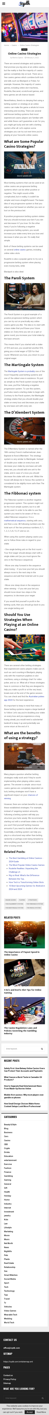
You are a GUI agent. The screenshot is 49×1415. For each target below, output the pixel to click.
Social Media (10, 1279)
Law (5, 1224)
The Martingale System (14, 908)
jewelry (7, 1216)
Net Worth (8, 1243)
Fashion (7, 1168)
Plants (7, 1259)
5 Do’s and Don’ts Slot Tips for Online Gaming (22, 991)
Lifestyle (8, 1227)
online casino (20, 250)
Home (7, 1200)
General (7, 1184)
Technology (9, 1291)
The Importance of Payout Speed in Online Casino (21, 953)
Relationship (9, 1267)
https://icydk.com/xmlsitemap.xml (18, 1362)
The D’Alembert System (14, 904)
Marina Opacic (17, 58)
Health (7, 1192)
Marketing (8, 1231)
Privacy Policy (9, 1379)
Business (8, 1132)
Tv (5, 1303)
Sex (5, 1271)
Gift (5, 1188)
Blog (6, 1128)
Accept (30, 1412)
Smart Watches (11, 1275)
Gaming (7, 1180)
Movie (7, 1235)
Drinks (7, 1152)
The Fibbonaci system (34, 904)
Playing (22, 900)
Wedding (8, 1319)
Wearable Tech (10, 1315)
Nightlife (8, 1251)
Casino (24, 49)
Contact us (8, 1375)
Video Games (10, 1311)
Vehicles (8, 1307)
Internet (7, 1208)
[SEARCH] (42, 1049)
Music (7, 1239)
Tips (6, 1295)
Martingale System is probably (21, 371)
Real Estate (9, 1263)
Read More (41, 1412)
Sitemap (7, 1383)
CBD (6, 1144)
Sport (6, 1283)
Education (8, 1156)
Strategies (32, 900)
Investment (9, 1212)
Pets (6, 1255)
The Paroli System (34, 908)
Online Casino (10, 900)
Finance (7, 1172)
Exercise (8, 1164)
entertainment (10, 1160)
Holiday (7, 1196)
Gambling (8, 1176)
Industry (7, 1204)
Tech (6, 1287)
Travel (7, 1299)
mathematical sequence (15, 520)
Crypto (7, 1148)
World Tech (9, 1322)
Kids (6, 1219)
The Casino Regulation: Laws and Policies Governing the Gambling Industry (20, 1031)
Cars (6, 1136)
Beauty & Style (10, 1124)
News (6, 1247)
